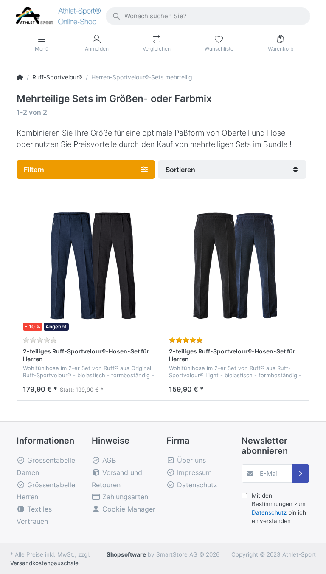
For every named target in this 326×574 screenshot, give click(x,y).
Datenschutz (269, 512)
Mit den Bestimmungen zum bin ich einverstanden (279, 508)
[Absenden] (301, 473)
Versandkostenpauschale (44, 563)
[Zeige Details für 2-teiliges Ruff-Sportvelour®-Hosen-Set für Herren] (89, 265)
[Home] (20, 77)
